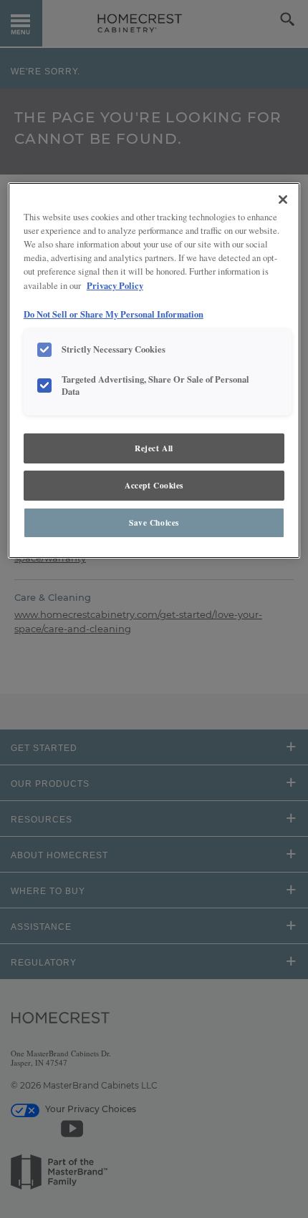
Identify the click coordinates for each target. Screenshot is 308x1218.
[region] (154, 370)
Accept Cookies (154, 485)
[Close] (283, 199)
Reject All (154, 448)
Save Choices (154, 522)
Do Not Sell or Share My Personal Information (113, 314)
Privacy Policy (115, 285)
